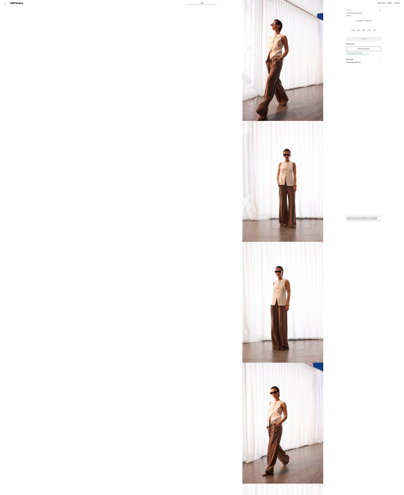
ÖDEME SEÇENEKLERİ (353, 62)
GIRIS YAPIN (381, 3)
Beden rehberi (350, 44)
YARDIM (389, 3)
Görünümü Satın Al (363, 49)
